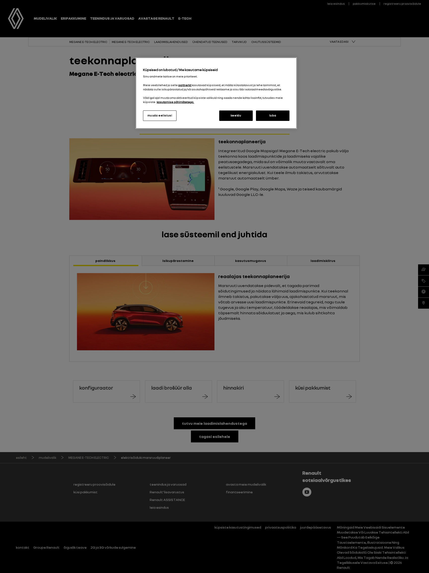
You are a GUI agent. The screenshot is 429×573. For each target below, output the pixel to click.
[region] (216, 93)
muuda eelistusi (159, 115)
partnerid (185, 85)
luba (272, 115)
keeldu (236, 115)
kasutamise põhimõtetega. (175, 102)
